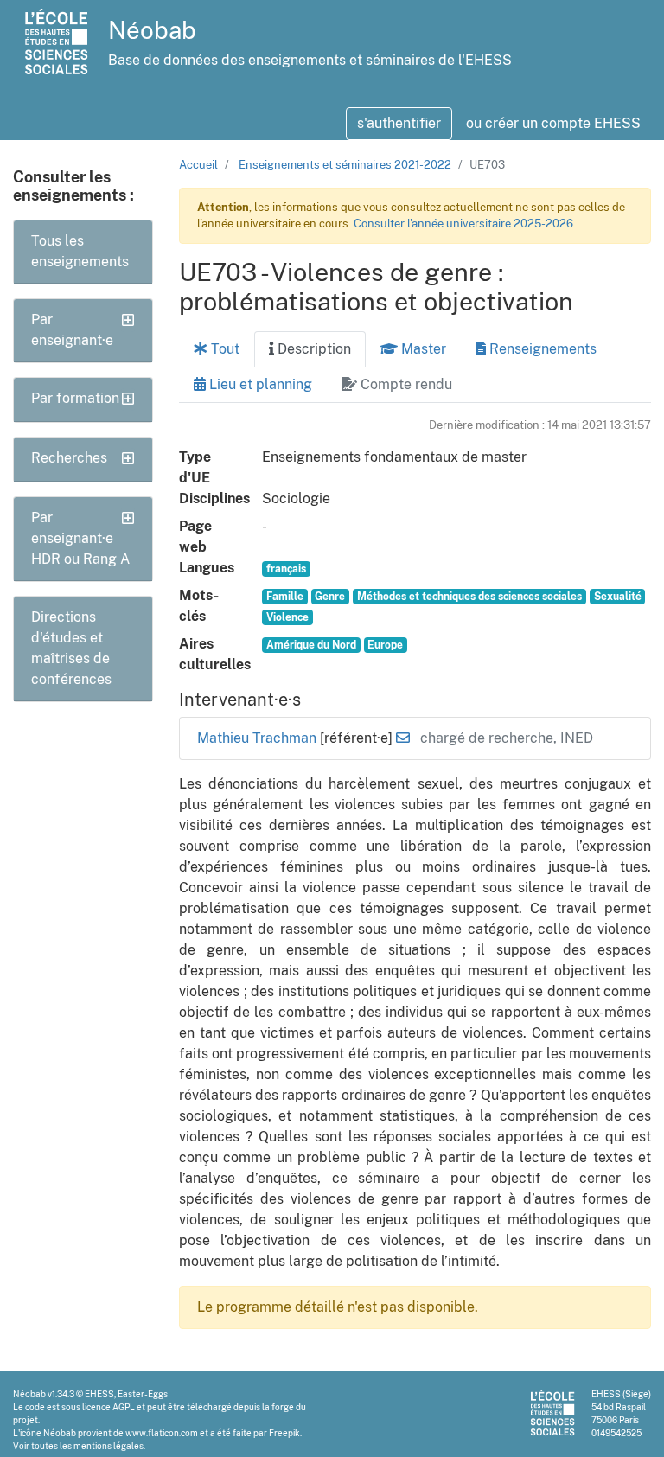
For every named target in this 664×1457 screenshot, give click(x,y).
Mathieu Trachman (258, 738)
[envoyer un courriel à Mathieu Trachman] (403, 738)
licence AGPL (108, 1407)
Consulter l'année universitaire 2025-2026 (463, 223)
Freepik (284, 1433)
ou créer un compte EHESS (553, 123)
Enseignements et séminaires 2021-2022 (345, 164)
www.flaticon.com (161, 1433)
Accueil (198, 164)
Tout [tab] (223, 349)
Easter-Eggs (143, 1394)
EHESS (99, 1394)
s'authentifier (399, 123)
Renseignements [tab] (541, 349)
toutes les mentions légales (87, 1446)
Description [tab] (312, 349)
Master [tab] (422, 349)
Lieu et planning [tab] (259, 384)
